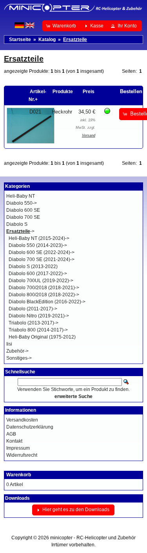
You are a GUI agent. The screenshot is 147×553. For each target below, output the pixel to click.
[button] (61, 25)
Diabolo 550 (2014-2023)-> (38, 245)
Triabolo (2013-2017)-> (33, 323)
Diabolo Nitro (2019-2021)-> (39, 316)
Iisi (9, 344)
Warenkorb (18, 474)
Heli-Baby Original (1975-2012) (42, 337)
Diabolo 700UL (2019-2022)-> (41, 280)
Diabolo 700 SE (23, 217)
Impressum (18, 448)
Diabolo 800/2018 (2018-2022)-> (44, 294)
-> (20, 231)
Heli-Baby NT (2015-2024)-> (39, 238)
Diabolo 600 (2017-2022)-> (38, 273)
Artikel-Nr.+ (37, 95)
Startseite (20, 39)
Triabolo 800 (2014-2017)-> (38, 330)
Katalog (47, 39)
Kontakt (14, 441)
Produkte (63, 91)
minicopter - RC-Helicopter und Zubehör (93, 537)
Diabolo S (16, 224)
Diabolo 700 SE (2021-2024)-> (41, 259)
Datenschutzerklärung (29, 427)
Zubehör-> (17, 351)
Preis (88, 91)
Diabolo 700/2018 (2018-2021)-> (44, 287)
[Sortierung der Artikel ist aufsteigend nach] (117, 91)
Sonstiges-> (19, 358)
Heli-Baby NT (20, 196)
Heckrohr (62, 112)
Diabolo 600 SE (23, 210)
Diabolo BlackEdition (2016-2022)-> (47, 301)
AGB (11, 434)
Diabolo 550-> (21, 203)
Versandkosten (22, 420)
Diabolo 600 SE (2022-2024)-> (41, 252)
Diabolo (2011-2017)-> (33, 309)
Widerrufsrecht (21, 455)
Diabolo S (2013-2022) (33, 266)
